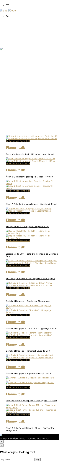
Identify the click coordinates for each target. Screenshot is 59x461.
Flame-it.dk (15, 147)
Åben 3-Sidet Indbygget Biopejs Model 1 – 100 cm (29, 176)
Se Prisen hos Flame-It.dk (18, 141)
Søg (37, 459)
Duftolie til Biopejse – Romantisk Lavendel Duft (28, 351)
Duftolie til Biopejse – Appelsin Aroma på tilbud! (28, 373)
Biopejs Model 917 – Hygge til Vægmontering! (27, 226)
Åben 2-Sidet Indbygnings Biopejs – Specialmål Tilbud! (31, 204)
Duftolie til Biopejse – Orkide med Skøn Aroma (27, 301)
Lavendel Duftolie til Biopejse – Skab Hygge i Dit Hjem (31, 400)
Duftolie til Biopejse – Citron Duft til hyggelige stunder (31, 328)
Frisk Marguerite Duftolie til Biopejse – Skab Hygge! (30, 278)
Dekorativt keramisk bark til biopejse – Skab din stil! (30, 154)
